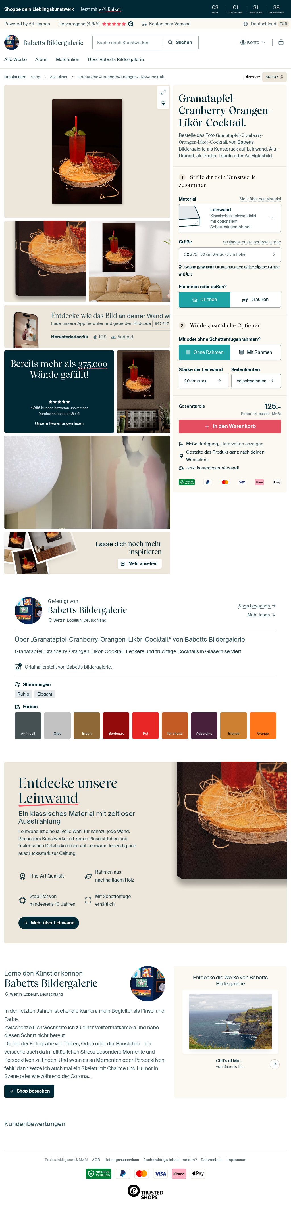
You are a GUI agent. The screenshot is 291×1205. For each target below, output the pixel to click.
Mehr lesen (259, 615)
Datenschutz (211, 1159)
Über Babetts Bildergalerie (116, 59)
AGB (96, 1159)
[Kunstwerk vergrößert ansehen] (163, 92)
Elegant (44, 694)
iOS (103, 337)
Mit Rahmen (259, 352)
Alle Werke (15, 59)
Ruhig (23, 694)
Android (125, 337)
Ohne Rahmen (208, 352)
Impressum (236, 1159)
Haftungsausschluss (121, 1159)
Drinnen (208, 299)
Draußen (259, 299)
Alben (41, 59)
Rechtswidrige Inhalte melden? (170, 1159)
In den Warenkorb (234, 426)
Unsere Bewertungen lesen (59, 423)
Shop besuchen (254, 606)
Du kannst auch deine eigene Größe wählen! (229, 270)
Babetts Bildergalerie (53, 42)
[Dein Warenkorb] (281, 42)
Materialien (67, 59)
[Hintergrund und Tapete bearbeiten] (163, 103)
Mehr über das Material (260, 198)
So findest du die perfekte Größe (252, 242)
